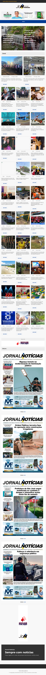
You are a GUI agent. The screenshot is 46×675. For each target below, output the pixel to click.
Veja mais (23, 339)
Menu (23, 21)
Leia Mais (5, 84)
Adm (3, 101)
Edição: (22, 411)
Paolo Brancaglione (23, 670)
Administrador (6, 76)
